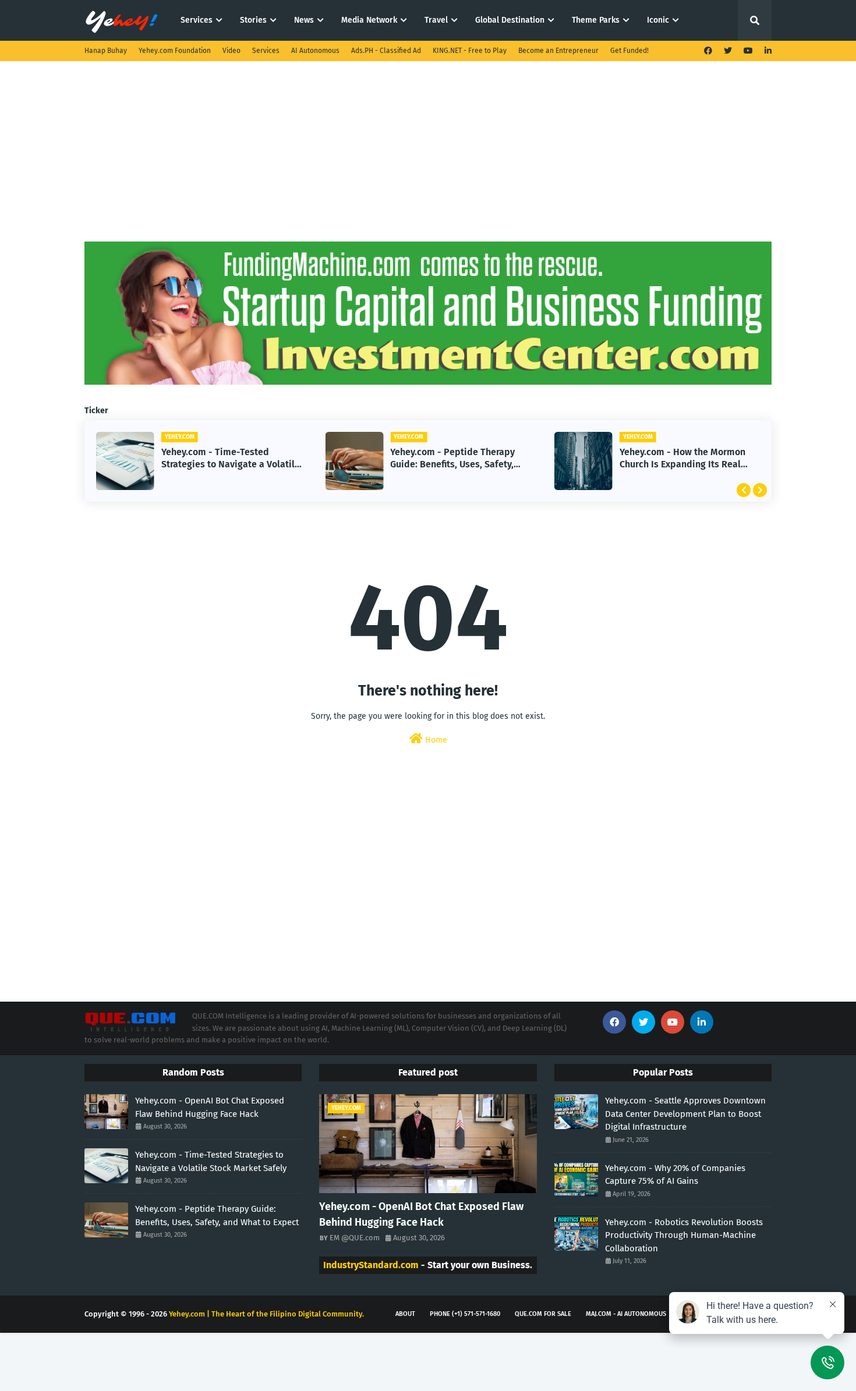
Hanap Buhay (105, 51)
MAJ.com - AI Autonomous (626, 1314)
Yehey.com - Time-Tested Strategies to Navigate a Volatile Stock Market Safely (230, 458)
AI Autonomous (315, 51)
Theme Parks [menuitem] (596, 20)
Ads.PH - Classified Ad (386, 51)
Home (435, 740)
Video (231, 51)
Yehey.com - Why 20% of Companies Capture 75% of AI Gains (675, 1175)
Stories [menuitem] (253, 20)
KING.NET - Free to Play (470, 51)
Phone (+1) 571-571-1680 (465, 1314)
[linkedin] (767, 51)
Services (266, 51)
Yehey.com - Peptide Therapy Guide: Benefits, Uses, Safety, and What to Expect (452, 458)
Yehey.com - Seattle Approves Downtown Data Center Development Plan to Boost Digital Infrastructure (685, 1113)
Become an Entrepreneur (558, 51)
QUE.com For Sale (543, 1314)
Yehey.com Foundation (175, 51)
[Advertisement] (428, 160)
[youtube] (748, 51)
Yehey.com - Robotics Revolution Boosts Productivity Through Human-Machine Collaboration (684, 1235)
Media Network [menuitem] (369, 20)
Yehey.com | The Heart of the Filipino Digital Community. (266, 1314)
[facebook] (708, 51)
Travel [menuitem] (436, 20)
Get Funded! (629, 51)
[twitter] (728, 51)
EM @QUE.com (355, 1237)
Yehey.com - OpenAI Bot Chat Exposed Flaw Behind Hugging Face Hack (209, 1107)
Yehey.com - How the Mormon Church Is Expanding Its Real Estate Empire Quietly (682, 458)
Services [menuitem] (197, 20)
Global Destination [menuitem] (509, 20)
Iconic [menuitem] (658, 20)
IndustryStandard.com (371, 1265)
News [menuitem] (304, 20)
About (405, 1314)
